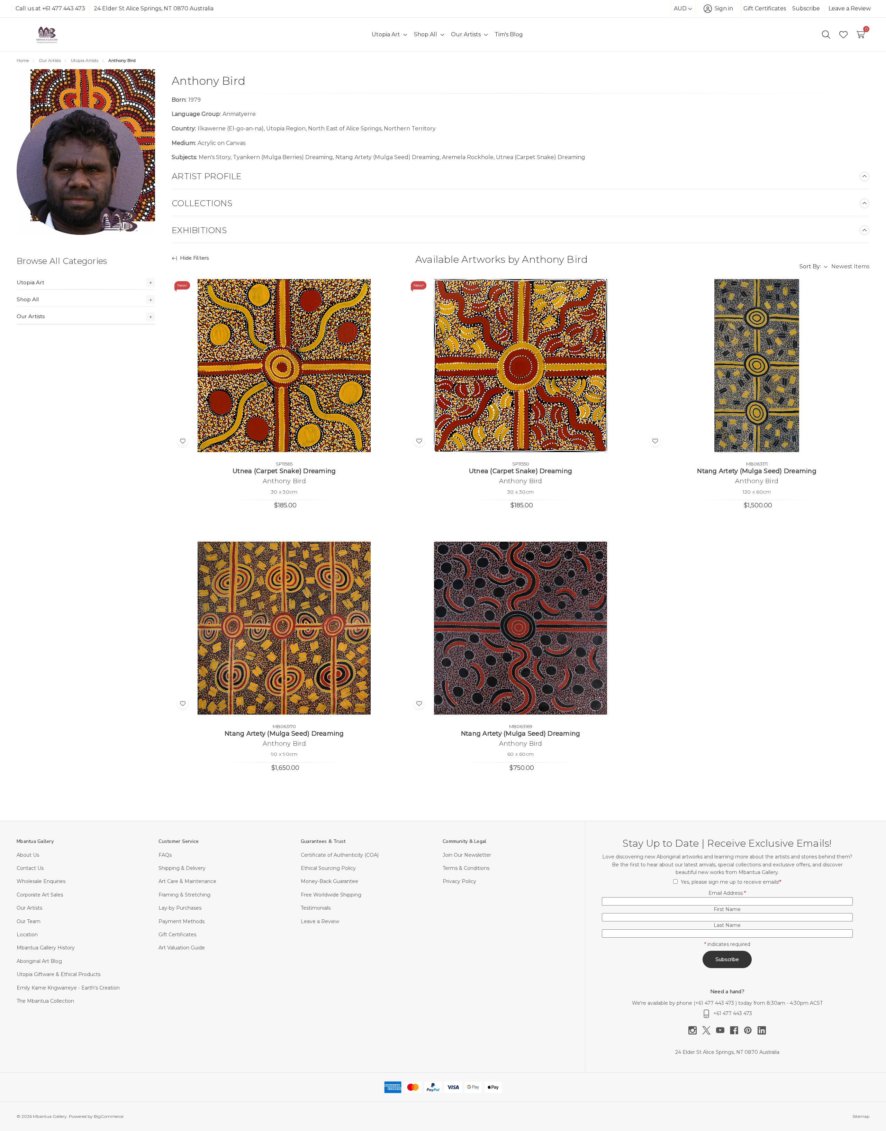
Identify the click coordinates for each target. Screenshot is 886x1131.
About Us (28, 855)
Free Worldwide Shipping (331, 895)
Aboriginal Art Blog (39, 961)
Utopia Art (30, 282)
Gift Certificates (764, 8)
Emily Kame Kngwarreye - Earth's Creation (68, 988)
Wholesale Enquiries (41, 881)
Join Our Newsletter (467, 855)
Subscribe (806, 8)
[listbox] (850, 266)
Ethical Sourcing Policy (328, 868)
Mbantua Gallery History (46, 948)
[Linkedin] (762, 1030)
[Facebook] (737, 1030)
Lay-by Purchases (180, 908)
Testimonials (316, 908)
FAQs (165, 855)
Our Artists (31, 316)
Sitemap (860, 1116)
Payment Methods (182, 921)
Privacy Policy (459, 881)
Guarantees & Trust (323, 841)
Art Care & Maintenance (187, 881)
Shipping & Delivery (182, 868)
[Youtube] (723, 1030)
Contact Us (30, 868)
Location (27, 934)
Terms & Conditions (466, 868)
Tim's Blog (509, 34)
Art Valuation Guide (182, 948)
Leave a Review (850, 8)
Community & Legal (464, 841)
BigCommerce (108, 1116)
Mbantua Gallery (35, 841)
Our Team (28, 921)
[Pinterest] (751, 1030)
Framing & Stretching (184, 895)
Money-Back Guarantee (329, 881)
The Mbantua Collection (45, 1001)
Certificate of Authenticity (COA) (340, 855)
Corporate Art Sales (40, 895)
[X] (709, 1030)
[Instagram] (695, 1030)
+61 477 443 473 (715, 1003)
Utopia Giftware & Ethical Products (58, 974)
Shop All (28, 299)
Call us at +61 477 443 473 (50, 8)
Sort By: (810, 266)
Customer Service (179, 841)
